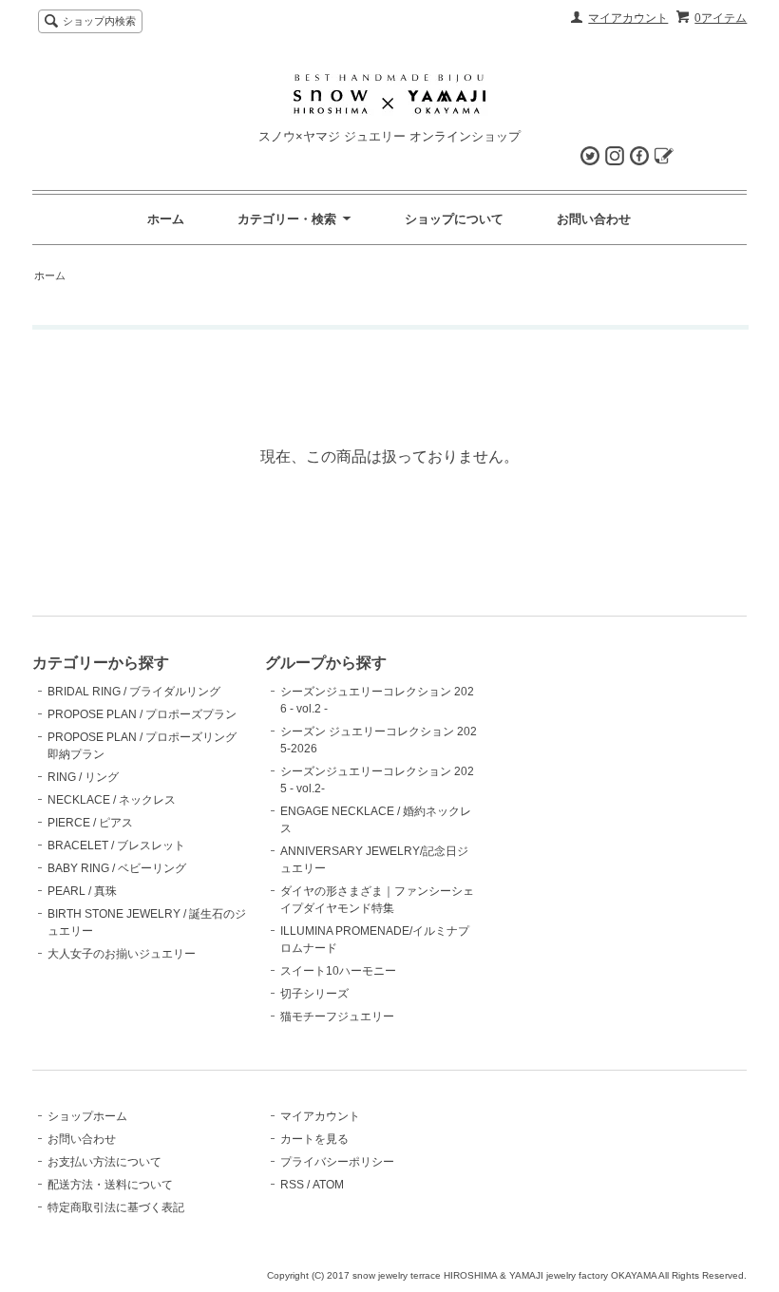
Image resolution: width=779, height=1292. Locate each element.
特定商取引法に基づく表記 (116, 1207)
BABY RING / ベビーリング (117, 868)
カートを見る (314, 1139)
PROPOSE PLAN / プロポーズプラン (142, 714)
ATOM (328, 1184)
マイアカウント (628, 18)
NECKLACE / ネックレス (112, 800)
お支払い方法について (105, 1161)
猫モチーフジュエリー (337, 1016)
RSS (292, 1184)
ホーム (165, 219)
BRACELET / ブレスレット (116, 845)
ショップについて (454, 219)
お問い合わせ (594, 219)
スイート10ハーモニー (338, 971)
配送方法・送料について (110, 1184)
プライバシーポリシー (337, 1161)
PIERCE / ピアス (90, 822)
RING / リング (83, 777)
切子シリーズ (314, 993)
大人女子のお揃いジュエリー (122, 953)
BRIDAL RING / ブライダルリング (134, 691)
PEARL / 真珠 (82, 891)
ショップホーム (87, 1116)
